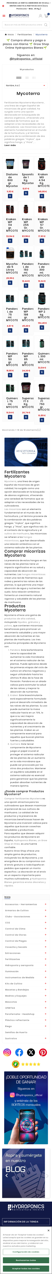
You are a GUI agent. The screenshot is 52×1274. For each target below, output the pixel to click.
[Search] (45, 24)
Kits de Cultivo (13, 983)
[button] (5, 1173)
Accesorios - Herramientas (21, 904)
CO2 (7, 922)
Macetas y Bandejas (17, 989)
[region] (26, 1250)
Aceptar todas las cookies (26, 1268)
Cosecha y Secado (16, 947)
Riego (8, 1026)
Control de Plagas (16, 941)
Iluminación (12, 971)
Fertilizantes (12, 959)
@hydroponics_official (26, 59)
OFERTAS (10, 1008)
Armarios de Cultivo (17, 910)
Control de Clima (15, 928)
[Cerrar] (48, 1230)
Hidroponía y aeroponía (19, 965)
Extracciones (13, 953)
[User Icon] (40, 16)
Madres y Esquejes (16, 995)
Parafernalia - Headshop (20, 1014)
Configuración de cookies (26, 1251)
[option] (26, 1173)
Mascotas (11, 1001)
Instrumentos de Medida (19, 977)
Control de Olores (15, 934)
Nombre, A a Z (26, 85)
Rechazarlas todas (26, 1260)
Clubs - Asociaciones (17, 916)
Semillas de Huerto (16, 1032)
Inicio (7, 897)
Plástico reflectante (17, 1020)
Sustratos (11, 1038)
